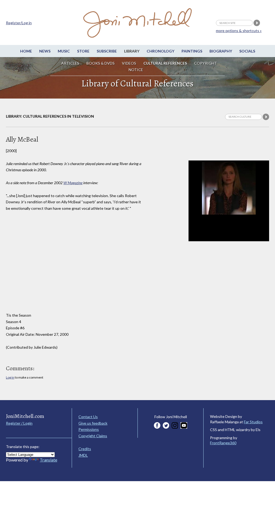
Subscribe (107, 51)
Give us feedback (92, 423)
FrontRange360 (223, 442)
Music (64, 51)
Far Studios (253, 421)
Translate (48, 459)
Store (83, 51)
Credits (84, 448)
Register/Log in (19, 22)
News (44, 51)
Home (26, 51)
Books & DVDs (100, 63)
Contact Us (88, 416)
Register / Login (19, 423)
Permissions (88, 429)
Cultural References (165, 63)
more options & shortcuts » (239, 30)
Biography (220, 51)
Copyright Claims (92, 435)
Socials (247, 51)
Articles (70, 63)
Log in (10, 377)
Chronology (160, 51)
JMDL (83, 455)
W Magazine (72, 182)
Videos (129, 63)
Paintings (192, 51)
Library (131, 51)
